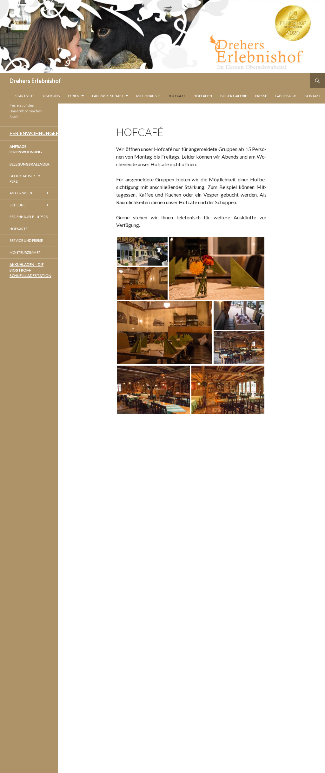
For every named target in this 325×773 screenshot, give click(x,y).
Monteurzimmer (25, 252)
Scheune (17, 205)
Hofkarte (19, 229)
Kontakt (313, 96)
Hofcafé (177, 96)
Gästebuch (285, 96)
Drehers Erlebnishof (35, 80)
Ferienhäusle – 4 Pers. (29, 217)
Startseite (25, 96)
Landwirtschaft (107, 96)
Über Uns (51, 96)
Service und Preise (26, 240)
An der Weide (21, 193)
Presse (261, 96)
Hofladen (203, 96)
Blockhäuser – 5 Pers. (25, 178)
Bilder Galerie (233, 96)
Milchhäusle (148, 96)
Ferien (73, 96)
